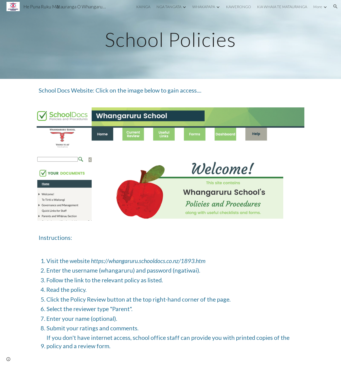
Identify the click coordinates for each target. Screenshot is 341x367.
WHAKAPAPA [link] (203, 6)
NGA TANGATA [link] (168, 6)
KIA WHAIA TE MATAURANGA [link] (282, 6)
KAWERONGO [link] (238, 6)
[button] (335, 6)
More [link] (317, 6)
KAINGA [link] (143, 6)
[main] (170, 39)
